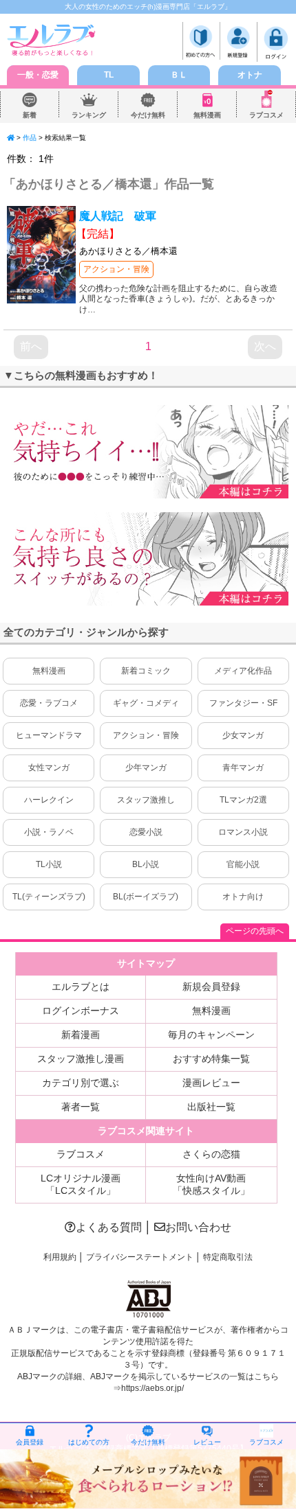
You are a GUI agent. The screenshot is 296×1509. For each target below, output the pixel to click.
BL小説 (145, 864)
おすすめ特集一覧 (211, 1058)
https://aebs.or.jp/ (152, 1388)
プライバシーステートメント (139, 1257)
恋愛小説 (145, 832)
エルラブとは (80, 986)
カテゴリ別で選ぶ (80, 1082)
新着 (29, 115)
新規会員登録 (211, 986)
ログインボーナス (80, 1010)
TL (109, 75)
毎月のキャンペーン (211, 1034)
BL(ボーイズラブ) (145, 896)
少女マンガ (243, 735)
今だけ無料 (148, 115)
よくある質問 (109, 1227)
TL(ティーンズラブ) (48, 896)
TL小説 (49, 864)
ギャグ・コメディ (146, 703)
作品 (29, 137)
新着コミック (146, 671)
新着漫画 (80, 1034)
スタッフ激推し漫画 (80, 1058)
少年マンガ (146, 767)
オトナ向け (243, 896)
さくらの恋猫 (211, 1154)
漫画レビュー (211, 1082)
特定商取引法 (228, 1257)
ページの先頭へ (255, 931)
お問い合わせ (198, 1227)
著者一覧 (80, 1106)
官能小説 (243, 864)
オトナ (249, 75)
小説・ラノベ (49, 832)
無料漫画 (207, 115)
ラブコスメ (266, 115)
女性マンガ (49, 767)
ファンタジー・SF (243, 703)
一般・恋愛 (38, 75)
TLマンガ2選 (243, 800)
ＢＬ (179, 75)
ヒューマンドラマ (49, 735)
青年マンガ (243, 767)
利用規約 (59, 1257)
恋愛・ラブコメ (49, 703)
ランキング (89, 115)
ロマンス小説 (243, 832)
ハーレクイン (49, 800)
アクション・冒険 (116, 269)
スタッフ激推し (146, 800)
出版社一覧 (211, 1106)
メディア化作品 (243, 671)
